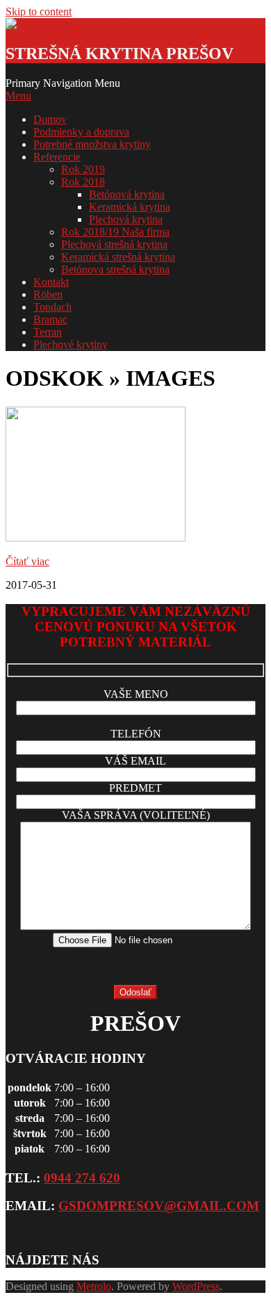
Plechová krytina (126, 219)
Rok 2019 (83, 169)
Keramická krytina (129, 207)
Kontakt (51, 282)
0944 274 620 (82, 1178)
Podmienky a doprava (81, 132)
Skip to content (39, 11)
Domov (50, 119)
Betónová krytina (127, 194)
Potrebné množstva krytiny (92, 144)
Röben (48, 294)
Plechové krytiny (70, 344)
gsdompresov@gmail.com (158, 1205)
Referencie (57, 157)
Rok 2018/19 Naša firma (115, 232)
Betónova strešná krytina (115, 269)
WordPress (196, 1286)
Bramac (50, 319)
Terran (47, 332)
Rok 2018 (83, 182)
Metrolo (93, 1286)
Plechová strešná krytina (114, 244)
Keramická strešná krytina (118, 257)
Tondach (52, 307)
